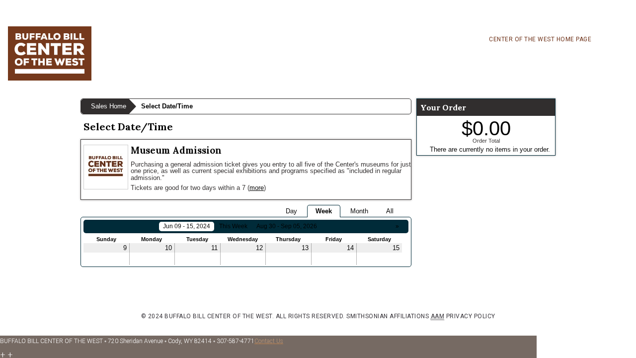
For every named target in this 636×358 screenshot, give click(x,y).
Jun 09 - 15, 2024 (186, 226)
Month (359, 211)
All (390, 211)
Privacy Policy (470, 316)
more (256, 187)
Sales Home (108, 106)
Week (324, 211)
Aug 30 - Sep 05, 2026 (286, 226)
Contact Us (268, 341)
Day (291, 211)
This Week (233, 226)
